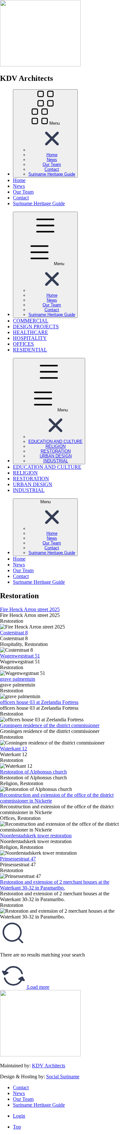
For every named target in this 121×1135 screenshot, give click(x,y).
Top (17, 1127)
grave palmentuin (17, 679)
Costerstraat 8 (14, 632)
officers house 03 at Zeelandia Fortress (39, 702)
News (19, 1093)
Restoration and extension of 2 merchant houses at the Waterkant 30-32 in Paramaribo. (54, 884)
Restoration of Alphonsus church (33, 771)
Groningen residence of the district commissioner (49, 725)
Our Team (23, 1099)
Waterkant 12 (13, 748)
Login (19, 1116)
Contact (21, 1087)
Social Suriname (62, 1076)
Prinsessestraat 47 (18, 858)
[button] (52, 150)
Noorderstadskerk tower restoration (36, 835)
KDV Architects (48, 1065)
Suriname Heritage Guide (39, 1105)
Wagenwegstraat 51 (20, 656)
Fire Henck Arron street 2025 (30, 609)
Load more (37, 987)
